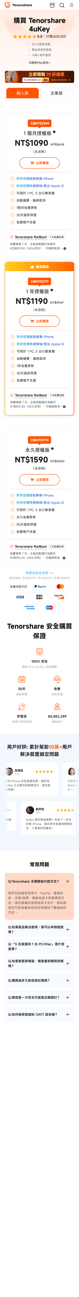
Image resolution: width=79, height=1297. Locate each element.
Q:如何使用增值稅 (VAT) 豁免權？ (33, 1014)
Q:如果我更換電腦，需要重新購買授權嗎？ (36, 963)
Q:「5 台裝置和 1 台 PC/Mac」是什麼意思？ (36, 946)
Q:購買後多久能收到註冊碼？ (29, 980)
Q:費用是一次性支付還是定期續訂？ (34, 997)
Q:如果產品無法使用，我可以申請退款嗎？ (36, 929)
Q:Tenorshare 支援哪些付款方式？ (34, 881)
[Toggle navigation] (69, 4)
